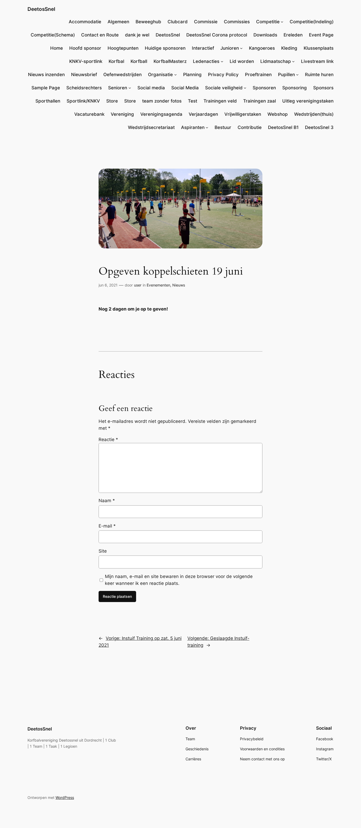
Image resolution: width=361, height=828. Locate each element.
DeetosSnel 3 (319, 127)
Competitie (268, 21)
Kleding (289, 48)
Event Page (321, 35)
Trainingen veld (220, 101)
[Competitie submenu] (282, 21)
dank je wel (137, 35)
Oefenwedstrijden (122, 74)
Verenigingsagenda (161, 114)
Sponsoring (294, 87)
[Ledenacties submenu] (222, 61)
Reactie (108, 439)
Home (56, 48)
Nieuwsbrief (84, 74)
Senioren (117, 87)
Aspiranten (193, 127)
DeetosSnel (41, 9)
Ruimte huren (319, 74)
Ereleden (293, 35)
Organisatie (160, 74)
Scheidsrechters (84, 87)
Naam (107, 500)
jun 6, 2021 (108, 285)
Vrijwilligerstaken (242, 114)
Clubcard (178, 21)
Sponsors (323, 87)
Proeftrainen (258, 74)
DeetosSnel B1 (283, 127)
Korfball (139, 61)
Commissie (205, 21)
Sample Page (45, 87)
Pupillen (286, 74)
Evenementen (158, 285)
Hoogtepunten (123, 48)
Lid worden (242, 61)
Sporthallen (47, 101)
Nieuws (178, 285)
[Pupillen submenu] (297, 74)
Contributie (250, 127)
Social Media (185, 87)
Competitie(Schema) (53, 35)
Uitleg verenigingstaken (308, 101)
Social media (151, 87)
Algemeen (118, 21)
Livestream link (317, 61)
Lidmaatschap (275, 61)
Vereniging (122, 114)
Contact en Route (100, 35)
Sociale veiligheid (224, 87)
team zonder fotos (162, 101)
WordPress (64, 797)
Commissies (237, 21)
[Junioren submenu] (241, 48)
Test (192, 101)
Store (112, 101)
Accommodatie (85, 21)
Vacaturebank (89, 114)
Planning (192, 74)
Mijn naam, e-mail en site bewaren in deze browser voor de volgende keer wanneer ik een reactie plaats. (179, 580)
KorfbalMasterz (170, 61)
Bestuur (223, 127)
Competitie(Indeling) (312, 21)
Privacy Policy (223, 74)
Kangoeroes (262, 48)
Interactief (203, 48)
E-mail (107, 526)
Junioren (229, 48)
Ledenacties (206, 61)
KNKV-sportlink (85, 61)
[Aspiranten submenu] (207, 127)
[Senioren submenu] (129, 87)
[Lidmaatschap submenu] (293, 61)
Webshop (277, 114)
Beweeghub (148, 21)
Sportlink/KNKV (83, 101)
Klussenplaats (319, 48)
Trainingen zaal (259, 101)
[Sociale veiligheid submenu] (245, 87)
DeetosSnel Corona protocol (216, 35)
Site (103, 551)
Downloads (265, 35)
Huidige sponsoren (165, 48)
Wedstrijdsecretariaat (151, 127)
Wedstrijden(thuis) (314, 114)
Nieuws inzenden (46, 74)
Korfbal (116, 61)
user (137, 285)
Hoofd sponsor (85, 48)
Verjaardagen (203, 114)
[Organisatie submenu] (175, 74)
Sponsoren (264, 87)
